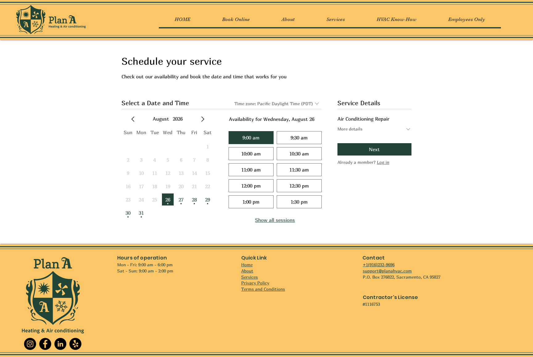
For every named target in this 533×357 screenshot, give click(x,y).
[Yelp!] (75, 344)
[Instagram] (30, 344)
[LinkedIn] (60, 344)
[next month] (202, 119)
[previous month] (133, 119)
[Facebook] (45, 344)
